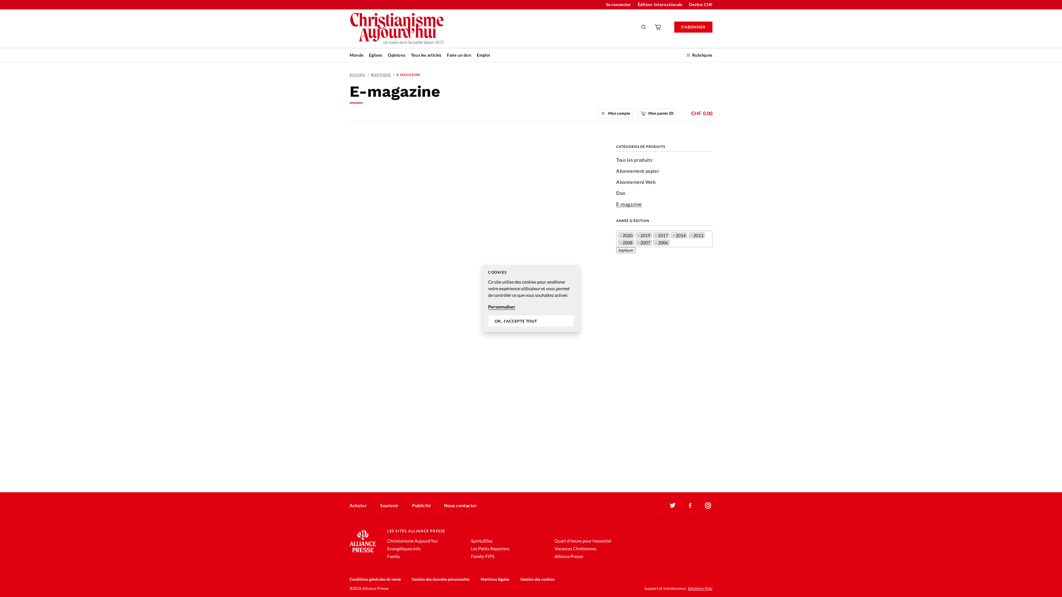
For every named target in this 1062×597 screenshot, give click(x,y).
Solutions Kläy (700, 588)
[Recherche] (644, 27)
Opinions (396, 55)
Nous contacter (460, 505)
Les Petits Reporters (490, 548)
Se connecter (618, 4)
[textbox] (672, 243)
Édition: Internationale (660, 4)
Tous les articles (426, 55)
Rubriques (702, 55)
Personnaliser (502, 306)
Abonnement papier (637, 171)
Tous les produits (634, 160)
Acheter (358, 505)
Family (393, 556)
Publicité (421, 505)
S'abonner (693, 27)
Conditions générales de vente (375, 579)
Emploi (483, 55)
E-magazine (629, 204)
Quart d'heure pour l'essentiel (583, 540)
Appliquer (626, 250)
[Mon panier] (658, 27)
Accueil (358, 75)
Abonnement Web (636, 182)
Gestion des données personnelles (441, 579)
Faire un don (459, 55)
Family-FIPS (482, 556)
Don (620, 193)
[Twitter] (672, 505)
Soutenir (389, 505)
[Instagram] (708, 505)
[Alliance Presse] (363, 553)
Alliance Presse (569, 556)
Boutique (381, 75)
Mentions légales (495, 579)
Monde (356, 55)
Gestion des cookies (537, 579)
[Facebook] (690, 505)
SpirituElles (482, 540)
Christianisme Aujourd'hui (412, 540)
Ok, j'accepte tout (516, 321)
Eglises (375, 55)
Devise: (700, 4)
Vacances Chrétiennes (576, 548)
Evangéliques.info (404, 548)
